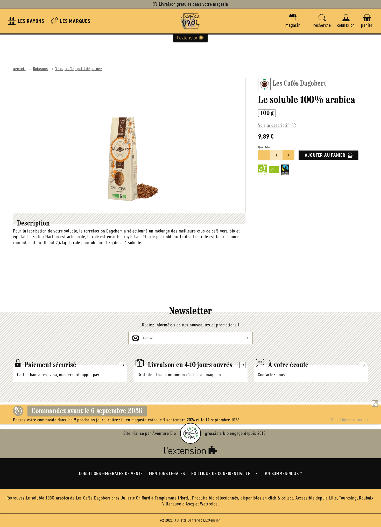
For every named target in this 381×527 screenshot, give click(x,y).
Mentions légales (167, 473)
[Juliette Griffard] (190, 21)
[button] (322, 21)
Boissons (40, 69)
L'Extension (212, 520)
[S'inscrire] (242, 338)
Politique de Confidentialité (220, 473)
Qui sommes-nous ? (283, 473)
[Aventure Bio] (190, 433)
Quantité (264, 147)
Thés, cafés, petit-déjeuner (78, 69)
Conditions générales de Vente (111, 473)
